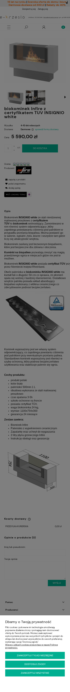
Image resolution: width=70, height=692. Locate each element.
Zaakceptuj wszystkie (35, 673)
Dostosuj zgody (35, 664)
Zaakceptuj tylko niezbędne (35, 655)
